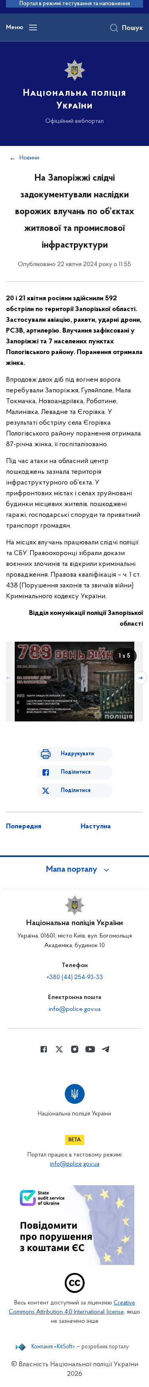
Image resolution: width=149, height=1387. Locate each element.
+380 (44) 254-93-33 (74, 977)
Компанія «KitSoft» (53, 1347)
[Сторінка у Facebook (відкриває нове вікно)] (43, 1049)
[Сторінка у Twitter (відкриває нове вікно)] (59, 1049)
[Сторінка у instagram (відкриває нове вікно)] (74, 1049)
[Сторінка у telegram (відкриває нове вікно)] (105, 1049)
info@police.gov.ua (75, 1009)
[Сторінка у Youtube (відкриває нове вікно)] (90, 1049)
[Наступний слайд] (140, 678)
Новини (29, 158)
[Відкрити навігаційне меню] (33, 28)
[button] (74, 870)
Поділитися (76, 772)
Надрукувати (77, 754)
